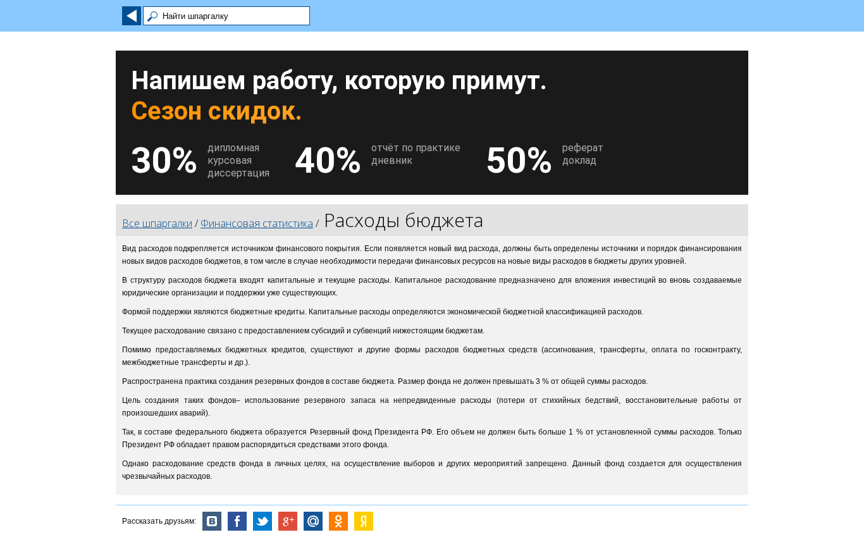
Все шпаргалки (157, 223)
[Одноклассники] (338, 521)
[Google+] (287, 521)
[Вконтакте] (211, 521)
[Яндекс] (363, 521)
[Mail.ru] (313, 521)
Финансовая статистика (257, 223)
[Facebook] (237, 521)
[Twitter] (262, 521)
